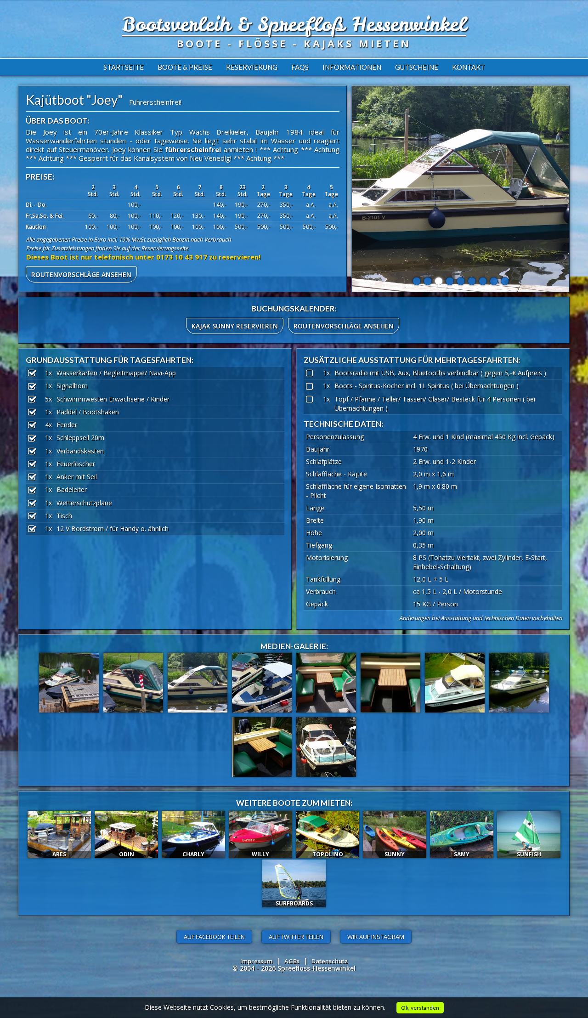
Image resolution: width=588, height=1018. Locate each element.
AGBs (292, 961)
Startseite (123, 67)
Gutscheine (416, 67)
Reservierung (251, 67)
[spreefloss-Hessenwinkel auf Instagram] (375, 936)
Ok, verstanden (420, 1007)
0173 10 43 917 (181, 256)
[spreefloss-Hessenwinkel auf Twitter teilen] (296, 936)
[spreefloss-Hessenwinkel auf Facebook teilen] (214, 936)
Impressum (256, 961)
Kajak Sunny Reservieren (235, 326)
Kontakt (468, 67)
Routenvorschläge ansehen (81, 274)
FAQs (300, 67)
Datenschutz (329, 961)
